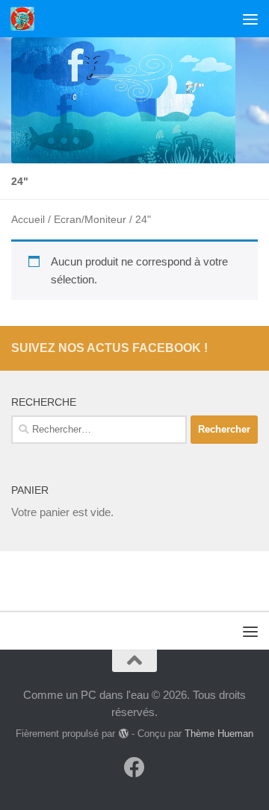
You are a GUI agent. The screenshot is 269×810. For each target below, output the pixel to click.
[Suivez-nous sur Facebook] (134, 767)
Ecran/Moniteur (90, 219)
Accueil (28, 219)
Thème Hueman (219, 733)
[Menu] (250, 18)
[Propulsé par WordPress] (123, 733)
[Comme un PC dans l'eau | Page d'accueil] (26, 18)
